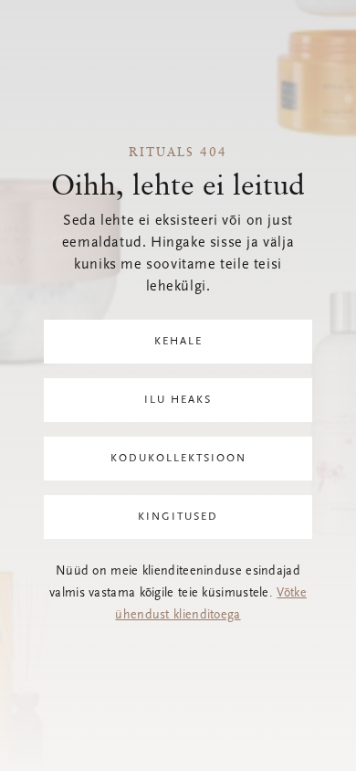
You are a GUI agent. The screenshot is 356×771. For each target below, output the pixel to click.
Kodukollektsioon (178, 458)
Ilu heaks (178, 400)
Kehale (178, 341)
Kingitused (178, 517)
